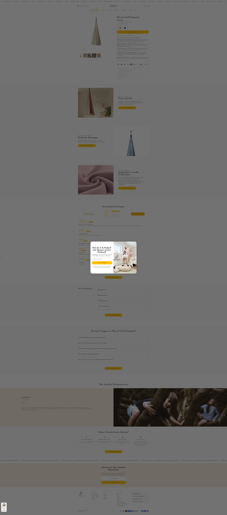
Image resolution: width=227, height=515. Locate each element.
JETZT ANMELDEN (102, 262)
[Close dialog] (135, 243)
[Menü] (6, 503)
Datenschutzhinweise (101, 266)
